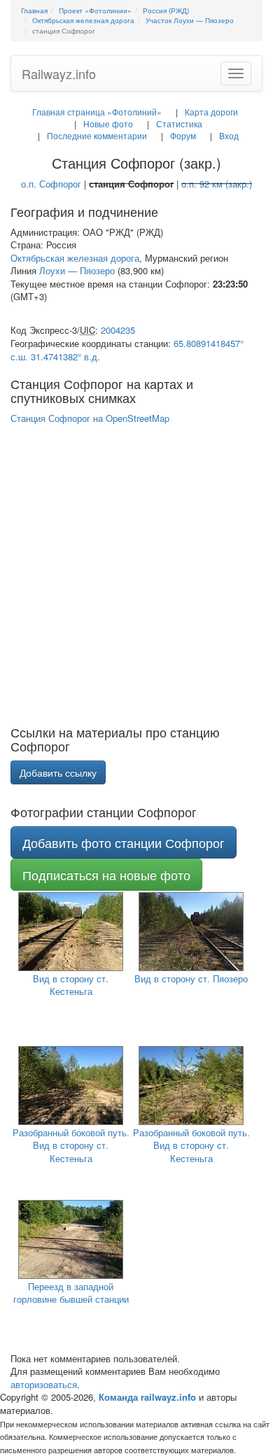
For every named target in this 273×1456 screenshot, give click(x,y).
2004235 (118, 330)
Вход (229, 135)
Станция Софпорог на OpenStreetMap (89, 418)
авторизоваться (43, 1384)
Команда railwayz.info (147, 1397)
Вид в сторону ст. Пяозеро (191, 978)
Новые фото (108, 123)
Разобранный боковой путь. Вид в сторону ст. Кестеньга (71, 1145)
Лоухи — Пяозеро (77, 270)
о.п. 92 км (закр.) (216, 183)
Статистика (179, 123)
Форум (183, 135)
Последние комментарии (97, 135)
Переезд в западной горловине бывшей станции (71, 1293)
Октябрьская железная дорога (74, 257)
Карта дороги (211, 112)
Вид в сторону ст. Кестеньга (70, 985)
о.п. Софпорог (51, 183)
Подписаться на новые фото (106, 874)
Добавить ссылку (58, 772)
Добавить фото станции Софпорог (123, 842)
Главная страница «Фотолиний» (97, 112)
